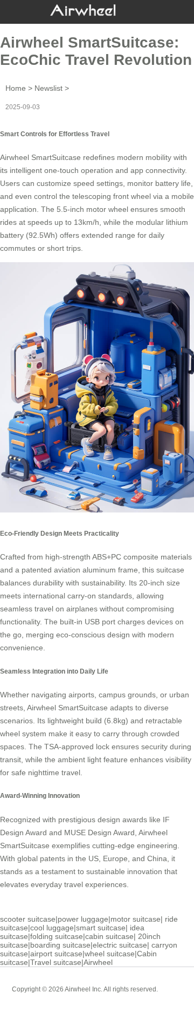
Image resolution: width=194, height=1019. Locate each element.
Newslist (48, 88)
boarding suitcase (60, 945)
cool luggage (52, 927)
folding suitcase (56, 936)
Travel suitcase (55, 962)
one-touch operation (78, 170)
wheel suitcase (110, 953)
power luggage (83, 919)
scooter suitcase (28, 919)
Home (15, 88)
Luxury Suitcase (112, 997)
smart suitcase (101, 927)
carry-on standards (99, 595)
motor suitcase (135, 919)
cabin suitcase (109, 936)
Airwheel (98, 962)
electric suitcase (120, 945)
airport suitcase (56, 953)
